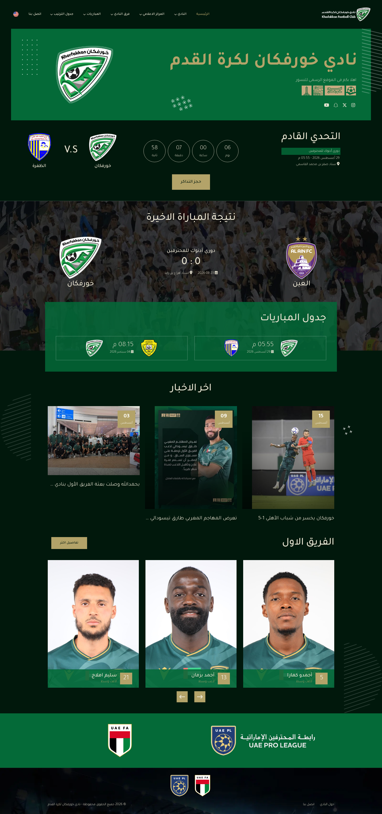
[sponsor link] (263, 740)
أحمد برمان (202, 675)
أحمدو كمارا (299, 675)
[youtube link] (326, 106)
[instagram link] (353, 106)
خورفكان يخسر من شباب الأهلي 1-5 (296, 518)
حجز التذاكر (191, 182)
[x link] (344, 106)
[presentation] (199, 696)
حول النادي (327, 804)
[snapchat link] (335, 106)
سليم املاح (104, 675)
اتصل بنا (35, 14)
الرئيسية (203, 14)
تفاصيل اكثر (69, 543)
